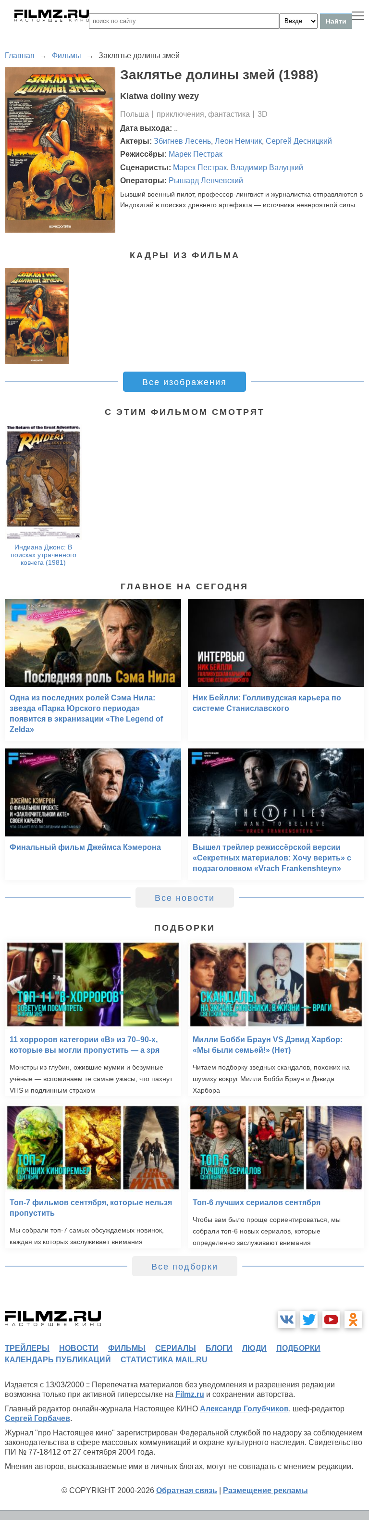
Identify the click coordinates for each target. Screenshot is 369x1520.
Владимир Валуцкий (267, 167)
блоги (219, 1348)
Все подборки (184, 1266)
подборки (298, 1348)
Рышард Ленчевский (206, 180)
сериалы (175, 1348)
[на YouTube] (331, 1319)
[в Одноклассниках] (353, 1319)
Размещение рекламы (265, 1490)
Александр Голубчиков (244, 1409)
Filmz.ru (189, 1394)
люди (254, 1348)
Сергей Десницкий (299, 141)
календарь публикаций (58, 1360)
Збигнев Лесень (182, 141)
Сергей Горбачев (37, 1418)
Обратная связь (186, 1490)
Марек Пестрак (195, 154)
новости (78, 1348)
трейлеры (27, 1348)
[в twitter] (309, 1319)
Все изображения (184, 382)
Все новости (185, 898)
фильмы (127, 1348)
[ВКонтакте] (286, 1319)
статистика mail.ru (164, 1360)
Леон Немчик (238, 141)
